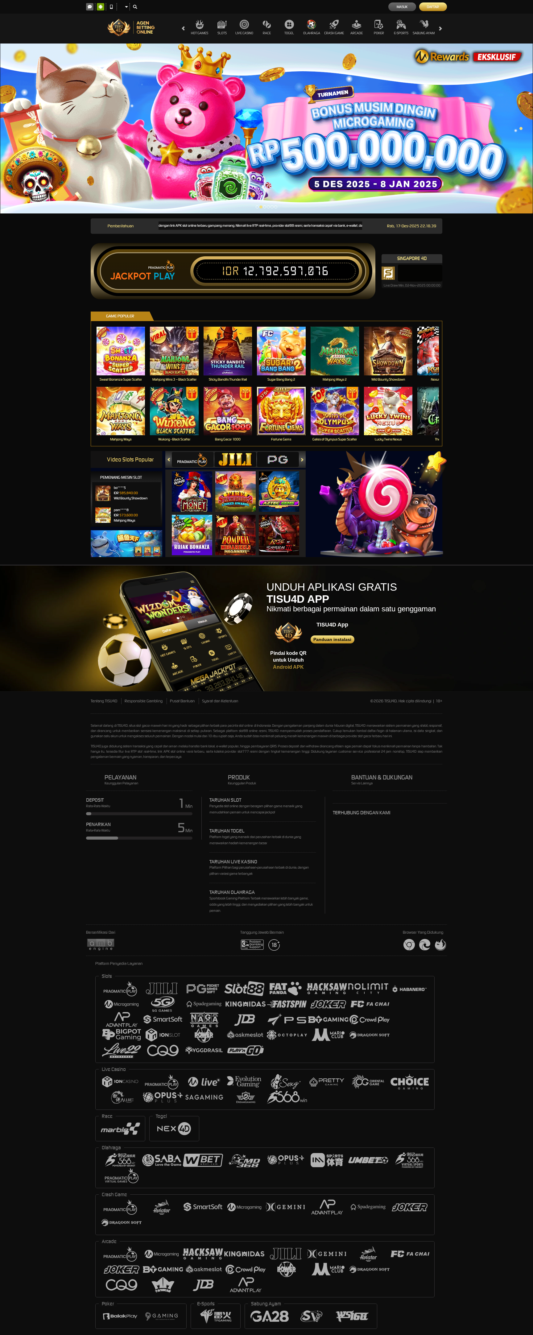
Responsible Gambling (144, 701)
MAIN (125, 350)
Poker (379, 33)
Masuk (402, 7)
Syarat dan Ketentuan (220, 701)
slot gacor (364, 736)
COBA (195, 485)
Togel (289, 33)
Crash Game (334, 33)
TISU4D (122, 725)
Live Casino (244, 33)
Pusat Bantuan (182, 701)
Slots (222, 33)
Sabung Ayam (424, 33)
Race (267, 33)
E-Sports (401, 33)
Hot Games (199, 33)
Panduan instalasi (332, 639)
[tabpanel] (266, 128)
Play (164, 276)
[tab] (193, 459)
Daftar (433, 7)
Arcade (356, 33)
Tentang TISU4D (104, 701)
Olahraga (311, 33)
